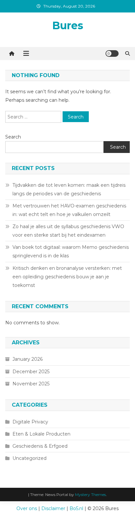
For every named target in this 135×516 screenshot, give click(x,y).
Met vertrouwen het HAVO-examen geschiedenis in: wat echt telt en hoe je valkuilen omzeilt (69, 210)
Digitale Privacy (30, 422)
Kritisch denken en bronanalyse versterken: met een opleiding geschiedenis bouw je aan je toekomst (67, 276)
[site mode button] (112, 53)
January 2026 (27, 359)
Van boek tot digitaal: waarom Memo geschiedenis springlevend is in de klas (70, 251)
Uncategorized (29, 458)
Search (13, 137)
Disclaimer (53, 508)
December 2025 (30, 372)
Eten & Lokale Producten (41, 434)
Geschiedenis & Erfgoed (40, 446)
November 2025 (30, 384)
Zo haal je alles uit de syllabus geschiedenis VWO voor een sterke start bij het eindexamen (68, 231)
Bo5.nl (76, 508)
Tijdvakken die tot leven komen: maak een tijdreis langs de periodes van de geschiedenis (68, 189)
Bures (67, 25)
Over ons (26, 508)
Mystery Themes (90, 494)
